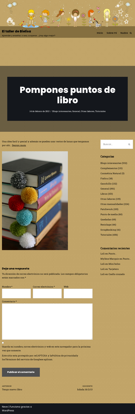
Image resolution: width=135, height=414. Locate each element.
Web (66, 286)
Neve (5, 406)
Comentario (9, 301)
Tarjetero (114, 269)
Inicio (100, 33)
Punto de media (109, 214)
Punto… (113, 253)
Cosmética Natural (110, 173)
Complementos (108, 168)
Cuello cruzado (117, 274)
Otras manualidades (111, 204)
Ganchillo (105, 183)
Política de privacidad (64, 355)
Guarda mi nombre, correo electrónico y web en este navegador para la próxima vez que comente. (46, 348)
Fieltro (104, 178)
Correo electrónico (44, 286)
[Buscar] (131, 33)
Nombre (7, 286)
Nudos (124, 33)
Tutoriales (100, 111)
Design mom (19, 145)
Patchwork (106, 209)
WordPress (8, 410)
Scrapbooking (108, 229)
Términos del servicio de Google (23, 359)
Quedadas (105, 219)
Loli (102, 253)
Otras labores (87, 111)
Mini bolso (114, 263)
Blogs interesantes (61, 111)
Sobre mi (112, 33)
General (76, 111)
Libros (103, 193)
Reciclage (105, 224)
